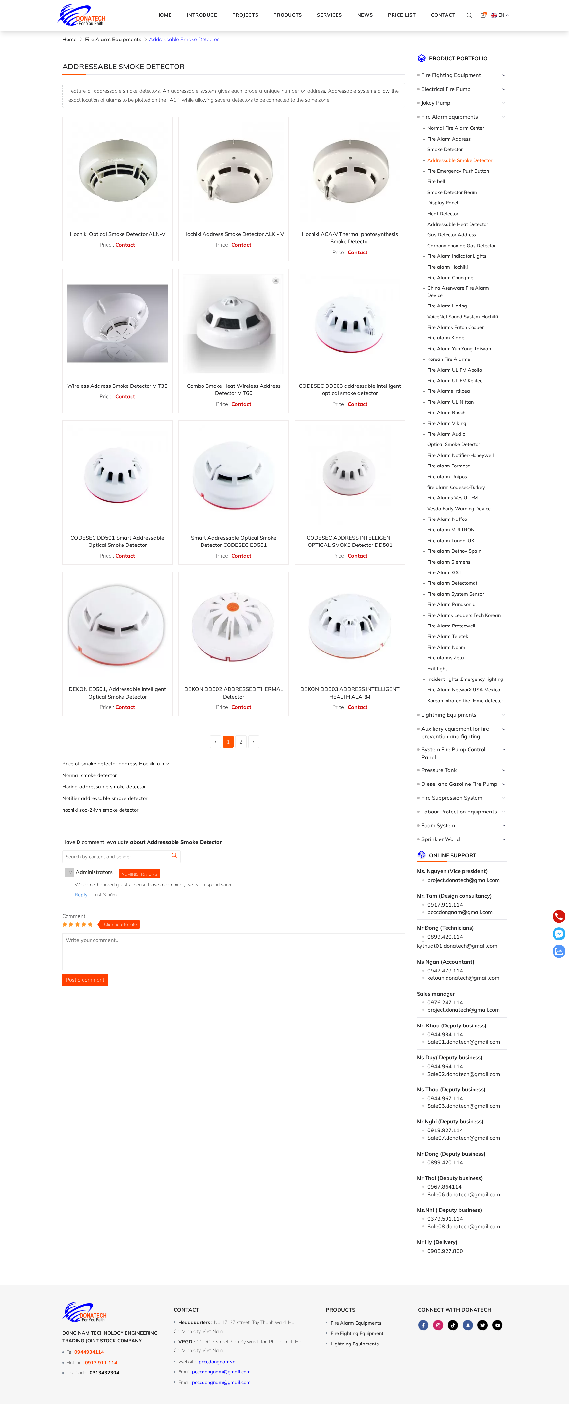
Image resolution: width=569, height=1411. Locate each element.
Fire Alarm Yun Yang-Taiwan (459, 349)
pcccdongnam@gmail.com (460, 912)
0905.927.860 (445, 1251)
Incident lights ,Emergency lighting (465, 679)
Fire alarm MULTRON (450, 530)
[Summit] (174, 856)
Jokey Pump (435, 102)
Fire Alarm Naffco (447, 519)
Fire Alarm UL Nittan (450, 402)
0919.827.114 (445, 1130)
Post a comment (85, 979)
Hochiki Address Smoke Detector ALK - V (233, 234)
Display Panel (442, 203)
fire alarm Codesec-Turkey (456, 487)
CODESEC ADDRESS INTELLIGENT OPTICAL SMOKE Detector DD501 (350, 541)
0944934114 (89, 1352)
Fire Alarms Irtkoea (448, 391)
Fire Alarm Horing (447, 306)
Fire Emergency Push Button (458, 171)
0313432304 (104, 1373)
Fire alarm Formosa (449, 466)
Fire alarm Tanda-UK (450, 541)
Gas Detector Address (451, 235)
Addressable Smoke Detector (459, 160)
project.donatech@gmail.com (463, 880)
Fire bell (436, 181)
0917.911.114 (445, 904)
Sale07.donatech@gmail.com (463, 1137)
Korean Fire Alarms (448, 359)
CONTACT (443, 15)
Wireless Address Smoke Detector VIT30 (117, 386)
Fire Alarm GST (444, 572)
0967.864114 (444, 1187)
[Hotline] (559, 917)
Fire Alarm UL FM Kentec (454, 381)
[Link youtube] (497, 1325)
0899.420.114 (445, 936)
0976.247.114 (445, 1002)
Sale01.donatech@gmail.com (463, 1041)
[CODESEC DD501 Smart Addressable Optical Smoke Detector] (117, 475)
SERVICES (329, 15)
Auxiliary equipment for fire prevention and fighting (455, 732)
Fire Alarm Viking (446, 423)
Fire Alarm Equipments (449, 116)
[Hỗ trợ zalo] (559, 952)
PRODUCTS (287, 15)
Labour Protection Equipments (459, 811)
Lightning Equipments (448, 714)
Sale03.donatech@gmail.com (463, 1106)
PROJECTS (245, 15)
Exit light (437, 669)
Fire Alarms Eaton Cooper (455, 327)
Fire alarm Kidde (445, 338)
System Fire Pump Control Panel (453, 753)
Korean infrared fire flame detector (465, 701)
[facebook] (423, 1325)
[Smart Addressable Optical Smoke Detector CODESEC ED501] (233, 475)
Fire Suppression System (451, 797)
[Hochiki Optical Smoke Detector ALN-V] (117, 172)
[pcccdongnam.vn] (81, 15)
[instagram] (438, 1325)
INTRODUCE (202, 15)
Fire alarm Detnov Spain (454, 551)
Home (164, 15)
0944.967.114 (445, 1098)
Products (340, 1309)
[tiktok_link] (452, 1325)
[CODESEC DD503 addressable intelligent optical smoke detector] (350, 324)
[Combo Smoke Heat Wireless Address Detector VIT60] (233, 324)
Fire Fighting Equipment (451, 75)
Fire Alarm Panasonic (451, 604)
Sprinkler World (440, 839)
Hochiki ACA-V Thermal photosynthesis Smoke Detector (350, 238)
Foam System (438, 825)
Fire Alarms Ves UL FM (452, 498)
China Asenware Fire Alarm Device (458, 291)
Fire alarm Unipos (447, 477)
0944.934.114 (445, 1034)
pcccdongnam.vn (217, 1362)
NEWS (365, 15)
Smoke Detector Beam (452, 192)
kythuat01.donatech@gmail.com (457, 946)
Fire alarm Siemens (448, 562)
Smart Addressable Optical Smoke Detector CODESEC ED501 (233, 541)
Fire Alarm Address (449, 139)
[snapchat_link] (467, 1325)
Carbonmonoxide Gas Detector (461, 246)
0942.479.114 (445, 970)
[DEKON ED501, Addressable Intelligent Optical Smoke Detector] (117, 627)
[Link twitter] (482, 1325)
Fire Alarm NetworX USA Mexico (463, 690)
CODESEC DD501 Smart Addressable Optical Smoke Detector (117, 541)
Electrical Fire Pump (445, 89)
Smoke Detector (445, 149)
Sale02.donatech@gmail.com (463, 1074)
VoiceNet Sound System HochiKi (462, 317)
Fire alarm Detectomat (452, 583)
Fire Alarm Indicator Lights (456, 256)
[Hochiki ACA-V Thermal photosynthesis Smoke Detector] (350, 172)
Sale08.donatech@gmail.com (463, 1226)
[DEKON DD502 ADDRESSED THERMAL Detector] (233, 627)
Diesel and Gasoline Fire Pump (459, 784)
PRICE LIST (402, 15)
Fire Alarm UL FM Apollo (454, 370)
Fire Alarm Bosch (446, 412)
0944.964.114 (445, 1066)
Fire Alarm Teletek (447, 636)
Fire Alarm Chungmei (450, 277)
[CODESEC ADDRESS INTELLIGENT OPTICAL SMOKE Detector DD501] (350, 475)
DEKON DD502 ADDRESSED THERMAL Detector (233, 693)
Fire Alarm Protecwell (451, 626)
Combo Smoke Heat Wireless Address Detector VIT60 (234, 390)
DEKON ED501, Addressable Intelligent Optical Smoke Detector (117, 693)
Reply (81, 895)
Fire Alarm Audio (446, 434)
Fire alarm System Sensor (455, 594)
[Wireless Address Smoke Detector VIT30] (117, 324)
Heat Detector (442, 214)
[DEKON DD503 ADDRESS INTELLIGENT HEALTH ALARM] (350, 627)
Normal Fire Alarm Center (455, 128)
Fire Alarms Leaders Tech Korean (464, 615)
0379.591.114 (445, 1218)
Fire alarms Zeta (445, 658)
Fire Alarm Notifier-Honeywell (460, 455)
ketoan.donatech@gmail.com (463, 977)
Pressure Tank (438, 770)
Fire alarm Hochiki (447, 267)
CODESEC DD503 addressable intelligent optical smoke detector (350, 390)
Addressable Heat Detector (457, 224)
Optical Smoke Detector (453, 444)
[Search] (469, 15)
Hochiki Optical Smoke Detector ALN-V (117, 234)
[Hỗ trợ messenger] (559, 935)
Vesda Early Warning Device (459, 509)
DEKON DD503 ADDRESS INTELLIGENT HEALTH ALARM (350, 693)
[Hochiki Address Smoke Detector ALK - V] (233, 172)
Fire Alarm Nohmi (447, 647)
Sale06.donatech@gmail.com (463, 1194)
